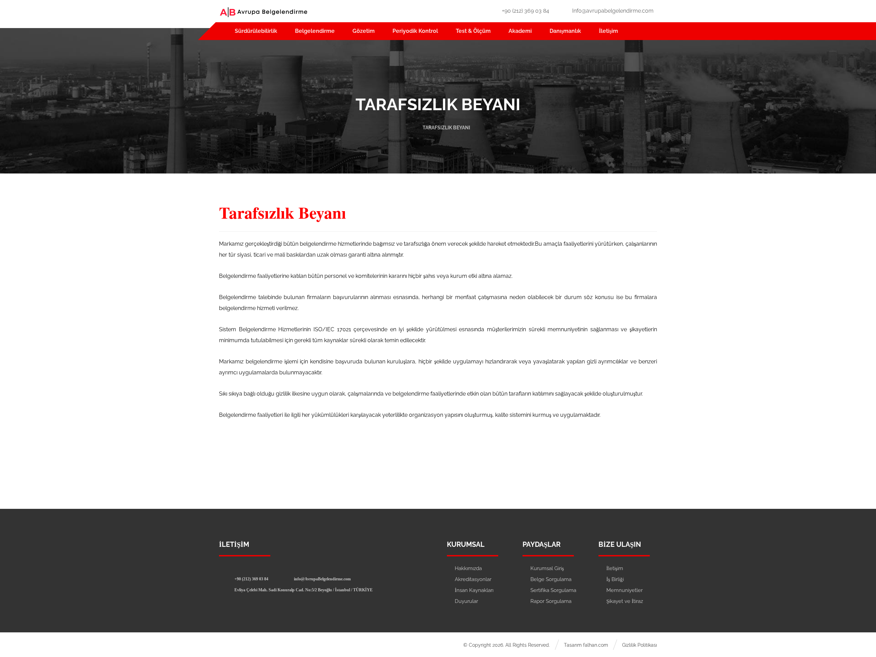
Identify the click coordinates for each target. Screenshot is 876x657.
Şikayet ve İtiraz (624, 601)
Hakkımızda (468, 568)
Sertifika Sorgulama (553, 590)
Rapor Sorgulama (550, 601)
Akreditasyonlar (473, 579)
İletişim (614, 568)
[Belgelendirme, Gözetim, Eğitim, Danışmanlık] (263, 12)
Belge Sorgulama (550, 579)
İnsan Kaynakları (474, 590)
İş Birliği (615, 579)
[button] (249, 579)
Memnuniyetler (624, 590)
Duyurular (466, 601)
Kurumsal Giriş (547, 568)
